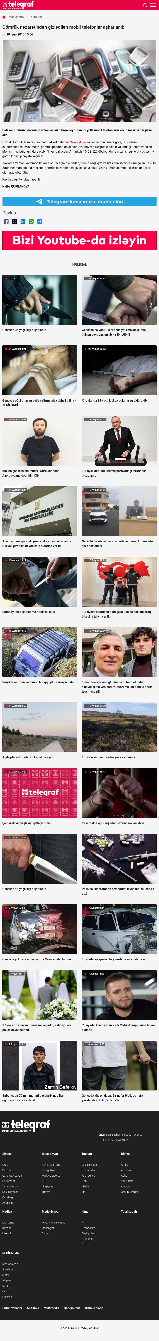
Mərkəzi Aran (10, 1264)
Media (85, 1186)
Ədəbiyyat (48, 1228)
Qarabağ (7, 1197)
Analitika (7, 1202)
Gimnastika (88, 1228)
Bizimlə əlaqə (94, 1308)
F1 (83, 1222)
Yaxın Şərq (127, 1181)
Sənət (45, 1233)
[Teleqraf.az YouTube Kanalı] (79, 240)
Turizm (46, 1191)
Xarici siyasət (10, 1186)
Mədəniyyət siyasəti (53, 1222)
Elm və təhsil (88, 1170)
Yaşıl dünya (88, 1175)
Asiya (124, 1175)
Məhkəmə (8, 1222)
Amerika (126, 1170)
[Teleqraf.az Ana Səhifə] (18, 5)
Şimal (5, 1274)
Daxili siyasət (10, 1191)
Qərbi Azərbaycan (12, 1175)
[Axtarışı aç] (145, 5)
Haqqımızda (72, 1308)
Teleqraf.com (78, 142)
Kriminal (7, 1228)
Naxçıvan (8, 1296)
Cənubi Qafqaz (130, 1191)
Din (83, 1191)
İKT (44, 1181)
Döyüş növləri (89, 1233)
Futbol (85, 1244)
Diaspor (7, 1170)
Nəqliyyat (47, 1186)
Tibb (84, 1181)
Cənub (6, 1291)
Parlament (8, 1181)
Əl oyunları (87, 1238)
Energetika (48, 1170)
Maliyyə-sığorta (51, 1175)
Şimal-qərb (8, 1269)
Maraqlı (6, 1233)
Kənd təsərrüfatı (51, 1164)
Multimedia (51, 1308)
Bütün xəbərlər (12, 1308)
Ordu (5, 1164)
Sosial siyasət (89, 1164)
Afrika (124, 1164)
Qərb (5, 1285)
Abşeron (7, 1280)
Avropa (125, 1186)
